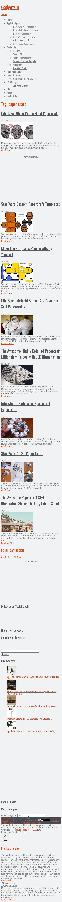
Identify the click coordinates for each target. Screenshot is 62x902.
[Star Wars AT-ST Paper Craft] (31, 472)
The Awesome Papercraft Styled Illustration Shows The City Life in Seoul (30, 500)
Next (19, 557)
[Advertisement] (31, 178)
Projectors (17, 65)
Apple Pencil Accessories (24, 44)
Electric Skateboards (22, 58)
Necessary (10, 883)
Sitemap (5, 820)
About (9, 92)
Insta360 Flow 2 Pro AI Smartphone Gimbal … (30, 719)
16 (15, 557)
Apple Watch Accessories (24, 37)
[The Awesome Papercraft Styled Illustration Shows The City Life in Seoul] (31, 522)
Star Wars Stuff (20, 68)
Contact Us (12, 96)
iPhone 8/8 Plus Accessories (25, 30)
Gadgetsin (10, 7)
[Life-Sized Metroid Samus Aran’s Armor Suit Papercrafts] (31, 325)
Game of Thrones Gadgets (24, 61)
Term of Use (15, 823)
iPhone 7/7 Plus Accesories (25, 26)
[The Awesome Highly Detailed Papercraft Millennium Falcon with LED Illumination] (31, 375)
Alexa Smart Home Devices (24, 78)
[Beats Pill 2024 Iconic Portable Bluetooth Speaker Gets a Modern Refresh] (11, 704)
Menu (4, 15)
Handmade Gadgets (15, 71)
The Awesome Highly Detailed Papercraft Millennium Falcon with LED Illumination (31, 354)
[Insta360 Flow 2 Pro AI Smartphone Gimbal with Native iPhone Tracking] (11, 716)
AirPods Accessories (22, 40)
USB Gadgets (13, 82)
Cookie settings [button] (22, 830)
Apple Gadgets (13, 23)
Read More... (7, 150)
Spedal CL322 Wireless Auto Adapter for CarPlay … (32, 731)
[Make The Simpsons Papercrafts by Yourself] (31, 273)
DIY (8, 89)
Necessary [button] (6, 881)
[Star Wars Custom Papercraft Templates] (31, 222)
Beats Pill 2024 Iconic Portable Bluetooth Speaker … (33, 706)
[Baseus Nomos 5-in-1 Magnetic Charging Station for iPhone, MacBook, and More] (11, 674)
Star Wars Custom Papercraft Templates (30, 204)
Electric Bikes (19, 54)
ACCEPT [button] (37, 830)
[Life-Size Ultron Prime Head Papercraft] (31, 132)
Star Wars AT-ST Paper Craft (22, 453)
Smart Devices (13, 75)
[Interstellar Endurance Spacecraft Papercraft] (31, 428)
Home (9, 19)
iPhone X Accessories (22, 33)
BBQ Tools (17, 51)
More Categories (9, 815)
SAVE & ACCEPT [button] (9, 900)
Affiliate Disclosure (31, 823)
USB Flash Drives (20, 85)
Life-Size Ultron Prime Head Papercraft (29, 113)
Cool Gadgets (13, 47)
